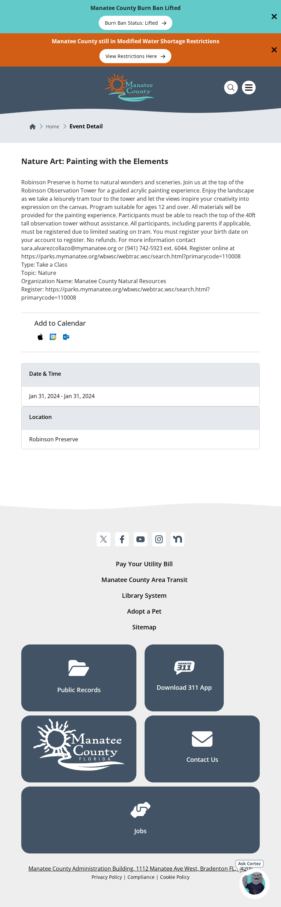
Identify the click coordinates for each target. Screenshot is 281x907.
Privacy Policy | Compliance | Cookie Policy (140, 877)
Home (52, 126)
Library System (144, 595)
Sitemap (144, 627)
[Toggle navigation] (249, 87)
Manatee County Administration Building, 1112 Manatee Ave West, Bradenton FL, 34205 (140, 868)
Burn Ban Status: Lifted (132, 23)
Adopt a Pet (144, 611)
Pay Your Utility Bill (144, 564)
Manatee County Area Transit (144, 579)
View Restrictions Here (132, 56)
